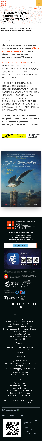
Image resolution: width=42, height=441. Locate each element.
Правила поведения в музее (19, 336)
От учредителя (13, 395)
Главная (4, 28)
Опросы (33, 329)
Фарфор (19, 366)
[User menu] (39, 3)
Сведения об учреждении (19, 385)
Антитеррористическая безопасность (19, 400)
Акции (29, 326)
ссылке (27, 436)
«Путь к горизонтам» (20, 49)
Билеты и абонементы (17, 326)
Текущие (9, 347)
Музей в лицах (26, 395)
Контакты (30, 390)
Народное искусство (19, 374)
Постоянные (19, 347)
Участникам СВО (20, 339)
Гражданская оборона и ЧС (20, 403)
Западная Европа (29, 363)
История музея (20, 383)
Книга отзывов (20, 331)
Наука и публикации (20, 388)
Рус (35, 8)
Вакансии (20, 398)
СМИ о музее (24, 393)
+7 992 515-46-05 (7, 304)
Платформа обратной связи (19, 334)
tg (12, 304)
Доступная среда (10, 329)
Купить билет (26, 324)
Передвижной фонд (20, 352)
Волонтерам (23, 329)
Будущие (29, 347)
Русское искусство (19, 361)
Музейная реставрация (15, 390)
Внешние (22, 350)
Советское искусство (12, 363)
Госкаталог (22, 415)
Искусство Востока (20, 372)
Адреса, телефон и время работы (19, 321)
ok (23, 304)
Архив (30, 350)
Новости (12, 28)
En (40, 8)
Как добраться (14, 324)
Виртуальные (12, 350)
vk (28, 304)
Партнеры (13, 393)
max (18, 304)
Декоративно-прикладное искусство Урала (20, 368)
